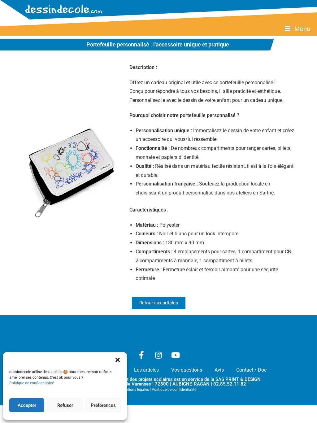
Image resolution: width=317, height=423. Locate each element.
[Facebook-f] (141, 355)
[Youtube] (175, 355)
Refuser (65, 405)
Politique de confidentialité (31, 383)
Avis (219, 370)
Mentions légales (135, 389)
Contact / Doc (251, 370)
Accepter (27, 405)
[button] (118, 360)
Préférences (103, 405)
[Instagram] (158, 355)
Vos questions (186, 370)
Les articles (146, 370)
